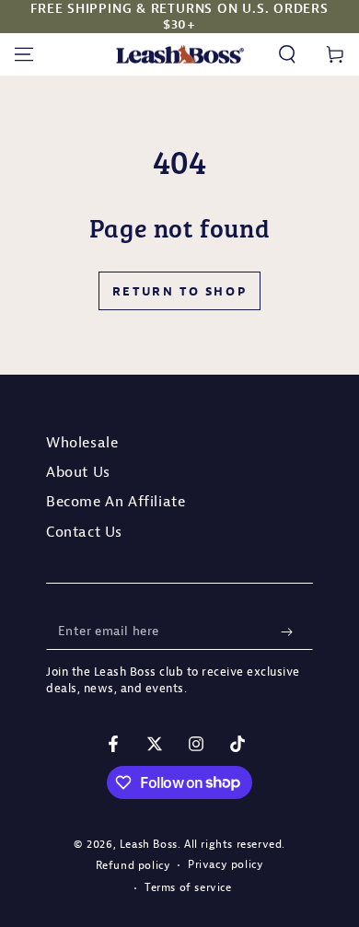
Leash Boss (149, 844)
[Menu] (24, 54)
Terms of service (188, 887)
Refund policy (133, 865)
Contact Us (84, 531)
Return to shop (179, 290)
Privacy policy (225, 864)
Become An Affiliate (115, 500)
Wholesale (82, 442)
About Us (78, 471)
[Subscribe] (291, 631)
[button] (287, 54)
